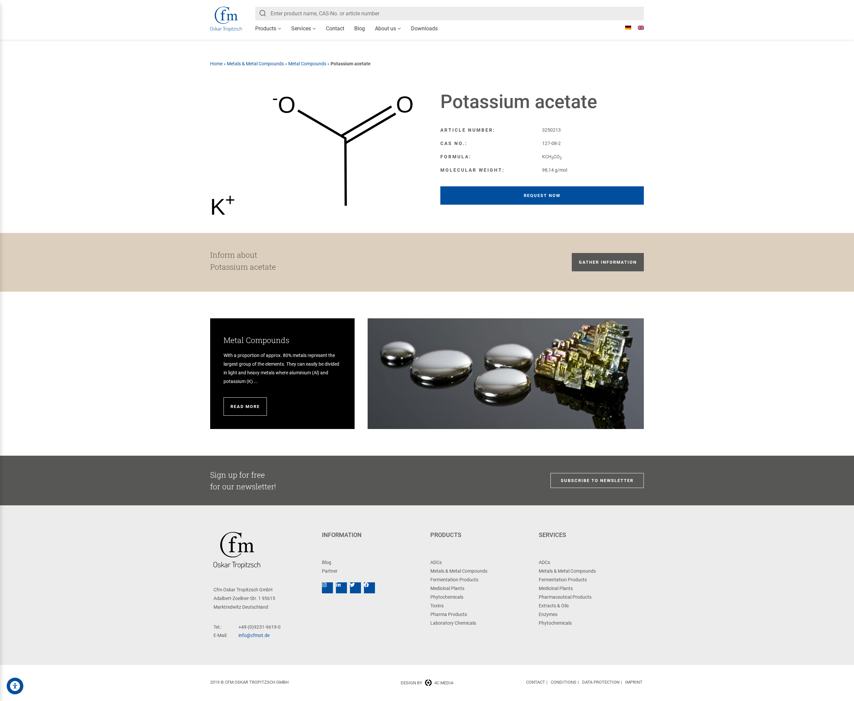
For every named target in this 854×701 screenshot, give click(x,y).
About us (385, 28)
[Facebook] (369, 587)
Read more (245, 406)
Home (216, 63)
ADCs (436, 562)
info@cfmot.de (254, 635)
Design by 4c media (427, 682)
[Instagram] (327, 587)
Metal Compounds (307, 63)
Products (265, 28)
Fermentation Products (454, 579)
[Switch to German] (624, 28)
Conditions (563, 682)
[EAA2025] (15, 686)
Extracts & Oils (554, 605)
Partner (330, 571)
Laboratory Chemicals (453, 623)
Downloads (424, 28)
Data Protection (600, 682)
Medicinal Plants (447, 588)
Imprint (634, 682)
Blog (359, 28)
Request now (542, 195)
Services (301, 28)
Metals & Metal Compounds (255, 63)
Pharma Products (448, 614)
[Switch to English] (637, 28)
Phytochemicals (446, 597)
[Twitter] (355, 587)
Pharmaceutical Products (565, 597)
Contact (335, 28)
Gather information (608, 262)
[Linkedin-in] (341, 587)
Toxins (437, 605)
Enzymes (548, 614)
